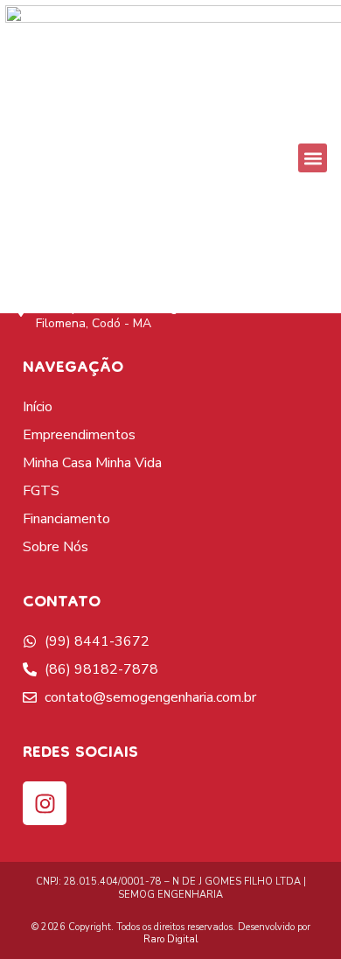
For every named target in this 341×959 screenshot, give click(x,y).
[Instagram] (44, 803)
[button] (312, 158)
